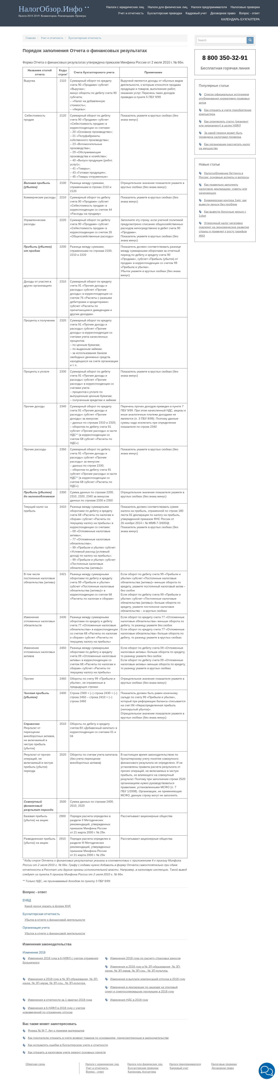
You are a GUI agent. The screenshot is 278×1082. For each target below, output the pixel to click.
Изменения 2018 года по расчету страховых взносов (145, 958)
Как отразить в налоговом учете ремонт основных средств (67, 1052)
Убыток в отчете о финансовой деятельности (55, 919)
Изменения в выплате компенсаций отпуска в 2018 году (147, 979)
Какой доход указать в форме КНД (47, 906)
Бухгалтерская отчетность (85, 38)
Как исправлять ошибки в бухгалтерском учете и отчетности (68, 1045)
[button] (267, 1071)
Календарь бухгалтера (240, 19)
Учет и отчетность (131, 13)
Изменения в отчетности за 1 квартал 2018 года (60, 999)
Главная (31, 38)
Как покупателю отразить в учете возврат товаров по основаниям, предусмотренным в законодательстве (98, 1037)
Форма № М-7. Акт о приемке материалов (56, 1030)
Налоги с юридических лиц (125, 7)
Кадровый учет (196, 13)
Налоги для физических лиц (167, 7)
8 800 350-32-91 (225, 57)
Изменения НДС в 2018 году (129, 999)
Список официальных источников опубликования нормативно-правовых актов (224, 98)
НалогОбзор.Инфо (50, 8)
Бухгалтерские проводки (164, 13)
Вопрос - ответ (249, 13)
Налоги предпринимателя (209, 7)
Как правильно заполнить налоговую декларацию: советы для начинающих (223, 188)
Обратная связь (35, 1064)
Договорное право (222, 13)
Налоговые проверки (245, 7)
